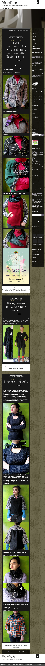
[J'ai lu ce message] (43, 664)
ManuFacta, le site (35, 251)
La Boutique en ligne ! (35, 254)
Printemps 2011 (36, 117)
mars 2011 (34, 43)
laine (21, 290)
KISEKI (34, 113)
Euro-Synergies (40, 57)
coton (26, 289)
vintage (19, 289)
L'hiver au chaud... (16, 381)
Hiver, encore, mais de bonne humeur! (16, 306)
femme (21, 368)
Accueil (5, 8)
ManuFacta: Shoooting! (36, 188)
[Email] (38, 2)
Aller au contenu (4, 0)
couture (39, 244)
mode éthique (9, 290)
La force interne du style (36, 69)
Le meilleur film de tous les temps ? (38, 77)
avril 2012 (34, 36)
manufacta (6, 289)
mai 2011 (34, 40)
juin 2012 (34, 33)
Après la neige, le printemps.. (37, 176)
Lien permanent (9, 287)
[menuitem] (5, 8)
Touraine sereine (39, 71)
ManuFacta (10, 2)
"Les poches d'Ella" (36, 108)
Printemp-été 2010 (36, 116)
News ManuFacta (35, 205)
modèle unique (15, 290)
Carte (33, 123)
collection (35, 237)
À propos (17, 8)
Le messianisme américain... (36, 64)
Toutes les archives (36, 48)
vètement (34, 242)
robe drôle (15, 368)
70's (22, 289)
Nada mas (34, 71)
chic (6, 290)
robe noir (10, 368)
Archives (10, 8)
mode (19, 290)
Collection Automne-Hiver (22, 287)
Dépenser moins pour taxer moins (37, 75)
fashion (13, 289)
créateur (34, 239)
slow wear (25, 290)
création (40, 242)
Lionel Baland (39, 63)
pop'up (34, 114)
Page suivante (21, 651)
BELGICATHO (35, 78)
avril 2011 (34, 42)
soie (23, 289)
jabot (29, 289)
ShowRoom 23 (34, 257)
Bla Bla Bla (38, 74)
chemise (16, 289)
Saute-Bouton (34, 253)
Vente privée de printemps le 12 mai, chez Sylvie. (37, 171)
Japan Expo (35, 112)
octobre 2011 (35, 39)
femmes (10, 289)
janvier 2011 (35, 46)
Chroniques (35, 109)
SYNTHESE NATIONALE (37, 76)
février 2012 (35, 37)
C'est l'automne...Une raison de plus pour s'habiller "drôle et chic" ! (16, 49)
